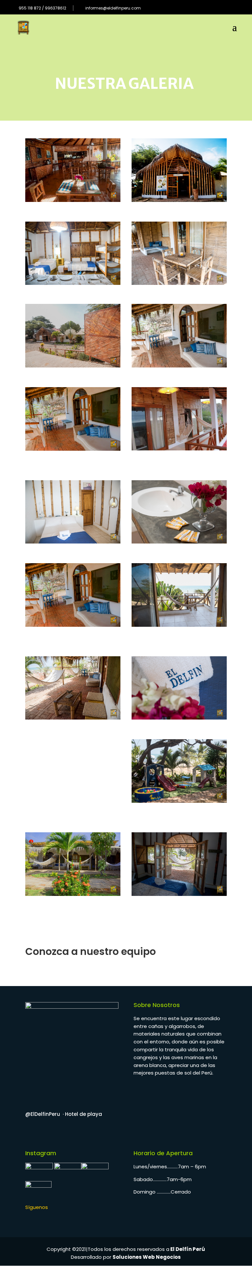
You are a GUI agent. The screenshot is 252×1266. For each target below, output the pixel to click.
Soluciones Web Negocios (147, 1257)
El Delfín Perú (187, 1249)
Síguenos (36, 1207)
